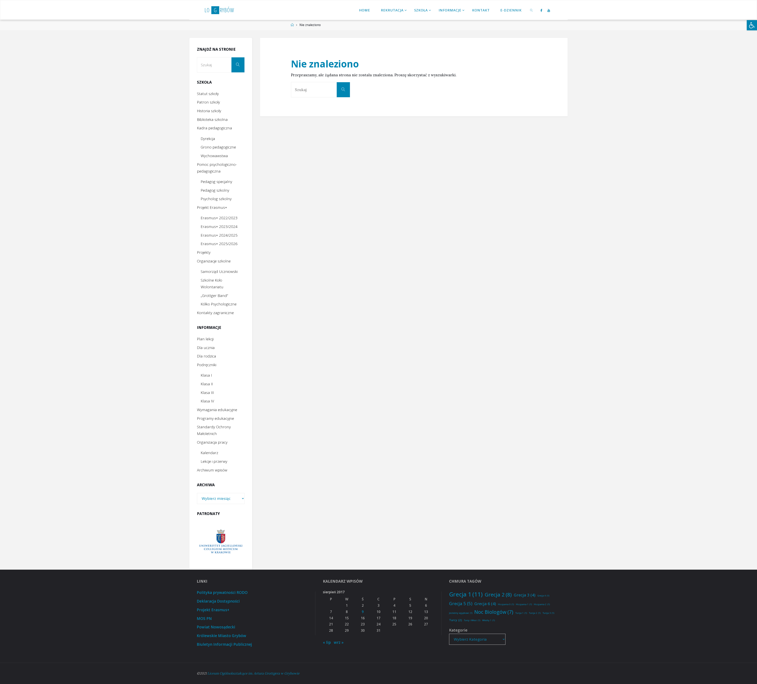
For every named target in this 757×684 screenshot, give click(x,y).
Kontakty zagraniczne (215, 312)
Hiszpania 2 (542, 604)
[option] (221, 541)
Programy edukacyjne (215, 418)
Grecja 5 (460, 603)
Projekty (204, 252)
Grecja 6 (485, 603)
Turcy (455, 620)
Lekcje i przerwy (214, 461)
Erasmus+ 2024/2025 (219, 235)
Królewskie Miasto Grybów (221, 635)
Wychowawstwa (214, 155)
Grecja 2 (498, 594)
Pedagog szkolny (215, 190)
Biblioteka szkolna (212, 119)
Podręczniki (206, 364)
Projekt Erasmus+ (212, 207)
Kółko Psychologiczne (219, 304)
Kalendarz (209, 452)
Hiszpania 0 (506, 604)
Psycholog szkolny (216, 198)
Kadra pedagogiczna (214, 128)
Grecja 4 (543, 595)
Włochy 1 (488, 620)
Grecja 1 (466, 594)
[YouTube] (549, 10)
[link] (531, 10)
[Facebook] (541, 10)
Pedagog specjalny (216, 181)
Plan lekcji (205, 339)
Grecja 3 (524, 595)
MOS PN (204, 618)
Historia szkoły (209, 110)
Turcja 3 (548, 613)
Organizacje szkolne (214, 261)
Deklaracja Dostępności (218, 601)
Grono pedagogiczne (218, 147)
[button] (752, 25)
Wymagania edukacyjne (217, 409)
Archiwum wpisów (212, 470)
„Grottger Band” (214, 295)
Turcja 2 (535, 613)
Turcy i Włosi (472, 620)
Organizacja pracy (212, 442)
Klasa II (207, 383)
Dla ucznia (206, 347)
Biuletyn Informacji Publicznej (224, 644)
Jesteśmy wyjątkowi (460, 613)
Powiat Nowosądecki (216, 627)
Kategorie (458, 630)
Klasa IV (207, 401)
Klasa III (207, 392)
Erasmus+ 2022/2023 (219, 217)
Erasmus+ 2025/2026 (219, 243)
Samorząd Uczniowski (219, 271)
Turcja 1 (521, 613)
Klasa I (206, 375)
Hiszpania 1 (524, 604)
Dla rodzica (206, 356)
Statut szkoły (208, 93)
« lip (327, 642)
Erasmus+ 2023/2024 (219, 226)
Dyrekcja (208, 138)
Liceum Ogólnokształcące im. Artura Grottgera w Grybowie (253, 673)
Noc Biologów (493, 611)
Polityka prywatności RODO (222, 592)
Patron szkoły (208, 102)
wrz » (339, 642)
